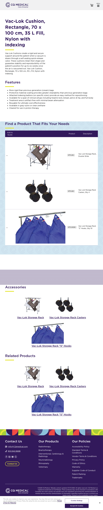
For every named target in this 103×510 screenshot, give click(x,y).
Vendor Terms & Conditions (84, 456)
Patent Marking (78, 474)
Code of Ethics (78, 463)
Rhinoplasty (44, 463)
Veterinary (43, 467)
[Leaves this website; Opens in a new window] (6, 457)
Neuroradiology (46, 460)
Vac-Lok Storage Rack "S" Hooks (51, 345)
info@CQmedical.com (18, 447)
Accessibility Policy (80, 447)
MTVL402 (71, 191)
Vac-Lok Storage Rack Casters (67, 317)
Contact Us (12, 464)
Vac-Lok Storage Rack (30, 317)
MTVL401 (71, 155)
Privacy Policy (78, 460)
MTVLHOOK (72, 227)
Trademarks (77, 478)
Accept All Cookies (76, 506)
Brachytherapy (45, 450)
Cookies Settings (76, 500)
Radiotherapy (45, 447)
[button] (98, 4)
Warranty (76, 467)
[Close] (100, 503)
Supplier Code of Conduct (83, 470)
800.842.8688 (14, 451)
